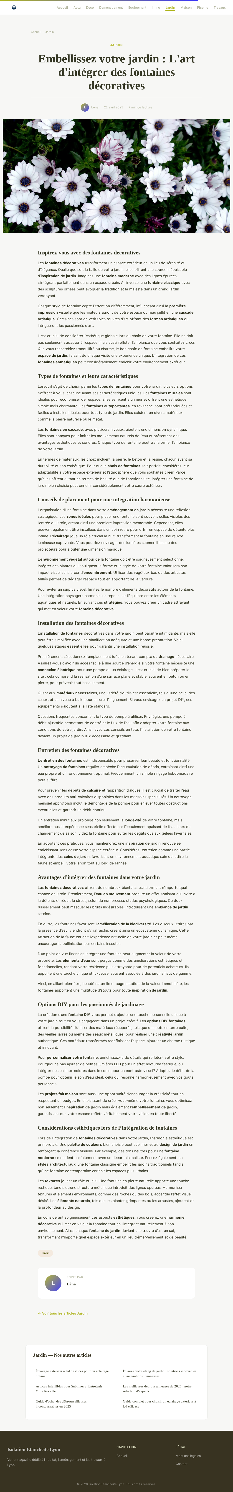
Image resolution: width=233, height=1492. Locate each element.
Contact (181, 1464)
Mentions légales (188, 1456)
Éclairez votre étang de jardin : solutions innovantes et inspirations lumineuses (159, 1373)
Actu (77, 7)
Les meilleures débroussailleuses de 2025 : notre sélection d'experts (157, 1388)
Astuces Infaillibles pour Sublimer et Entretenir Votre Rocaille (69, 1388)
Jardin (170, 7)
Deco (90, 7)
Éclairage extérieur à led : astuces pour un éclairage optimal (72, 1373)
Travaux (220, 7)
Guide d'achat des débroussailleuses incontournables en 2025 (61, 1403)
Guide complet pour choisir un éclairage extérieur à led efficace (159, 1403)
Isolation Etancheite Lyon (33, 1449)
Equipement (137, 7)
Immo (156, 7)
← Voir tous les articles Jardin (63, 1313)
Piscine (202, 7)
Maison (186, 7)
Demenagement (111, 7)
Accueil (62, 7)
